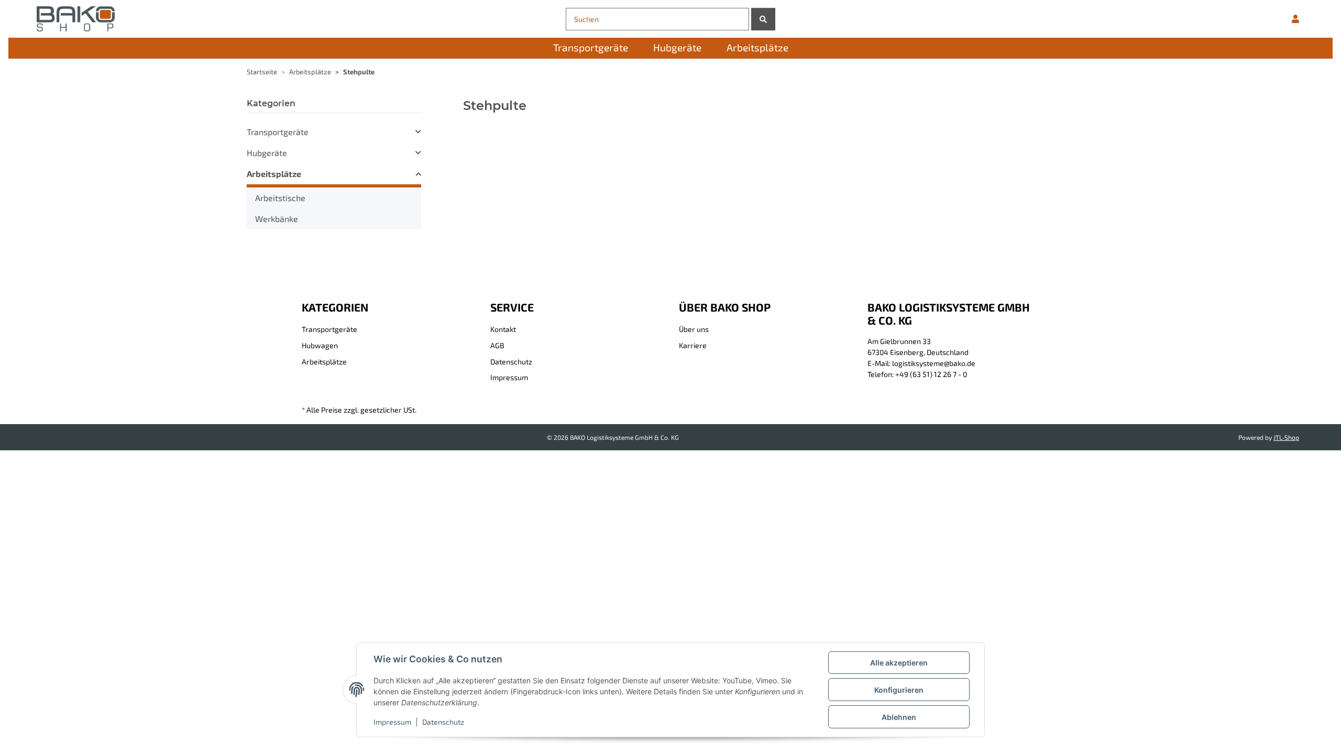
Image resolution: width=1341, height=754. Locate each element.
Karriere (693, 345)
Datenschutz (443, 721)
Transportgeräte (278, 132)
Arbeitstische (280, 198)
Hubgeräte (267, 153)
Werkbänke (276, 219)
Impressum (392, 721)
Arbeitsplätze (274, 174)
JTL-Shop (1286, 437)
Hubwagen (320, 345)
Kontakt (503, 329)
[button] (1295, 19)
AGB (497, 345)
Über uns (694, 329)
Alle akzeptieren (899, 662)
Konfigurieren (899, 689)
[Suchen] (763, 19)
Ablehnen (899, 717)
